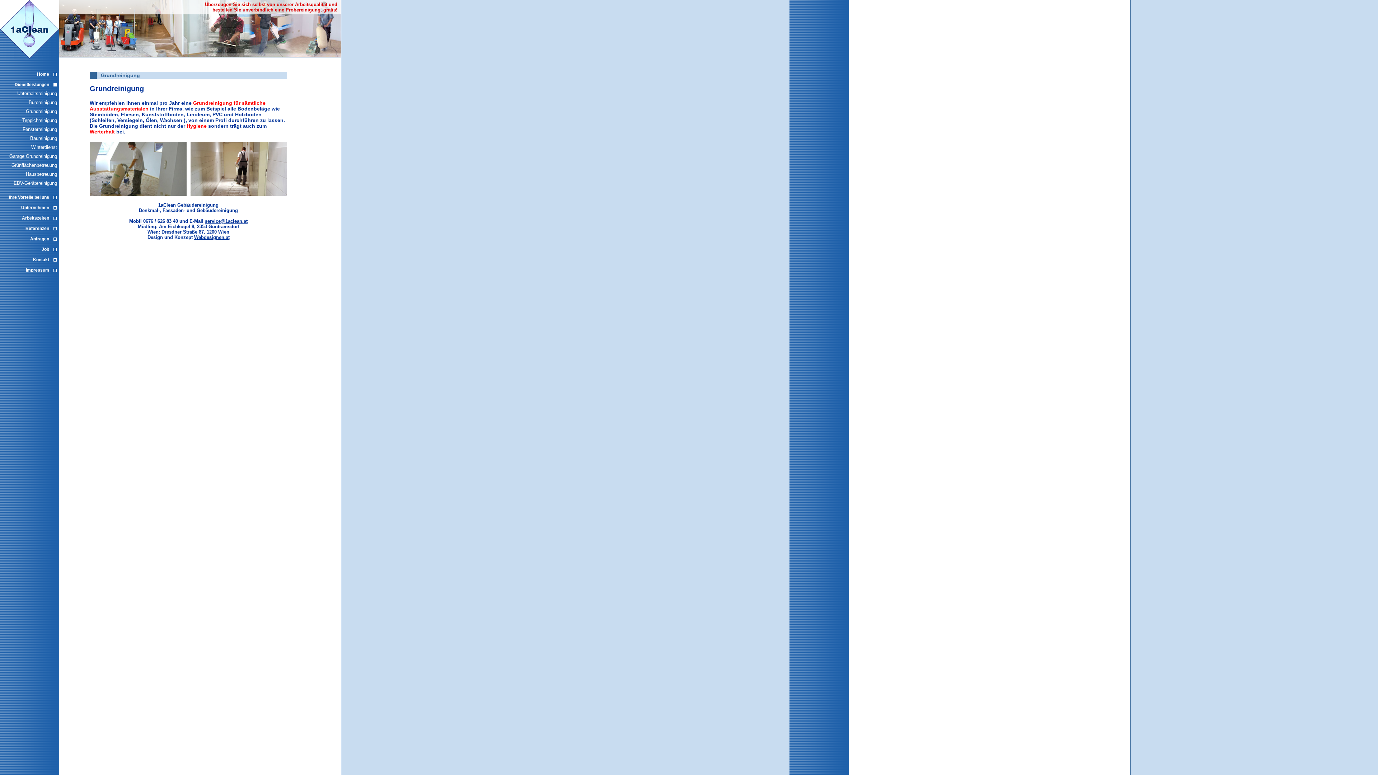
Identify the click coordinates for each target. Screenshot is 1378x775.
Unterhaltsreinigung (37, 93)
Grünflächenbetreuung (34, 165)
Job (45, 249)
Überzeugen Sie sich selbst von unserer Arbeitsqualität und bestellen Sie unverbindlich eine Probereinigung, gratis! (271, 7)
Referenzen (37, 228)
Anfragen (39, 238)
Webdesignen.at (212, 237)
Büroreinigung (43, 102)
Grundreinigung (41, 111)
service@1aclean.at (226, 221)
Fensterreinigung (40, 129)
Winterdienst (44, 147)
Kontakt (41, 259)
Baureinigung (43, 138)
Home (43, 74)
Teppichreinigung (39, 120)
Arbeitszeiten (35, 218)
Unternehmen (35, 207)
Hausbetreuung (41, 174)
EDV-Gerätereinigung (35, 183)
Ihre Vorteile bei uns (29, 197)
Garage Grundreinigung (33, 156)
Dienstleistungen (32, 84)
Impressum (37, 270)
